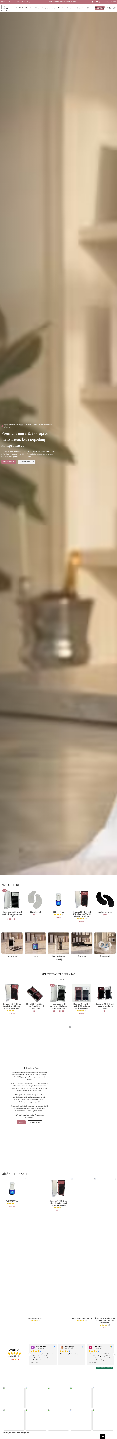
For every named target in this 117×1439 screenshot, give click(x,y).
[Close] (99, 692)
